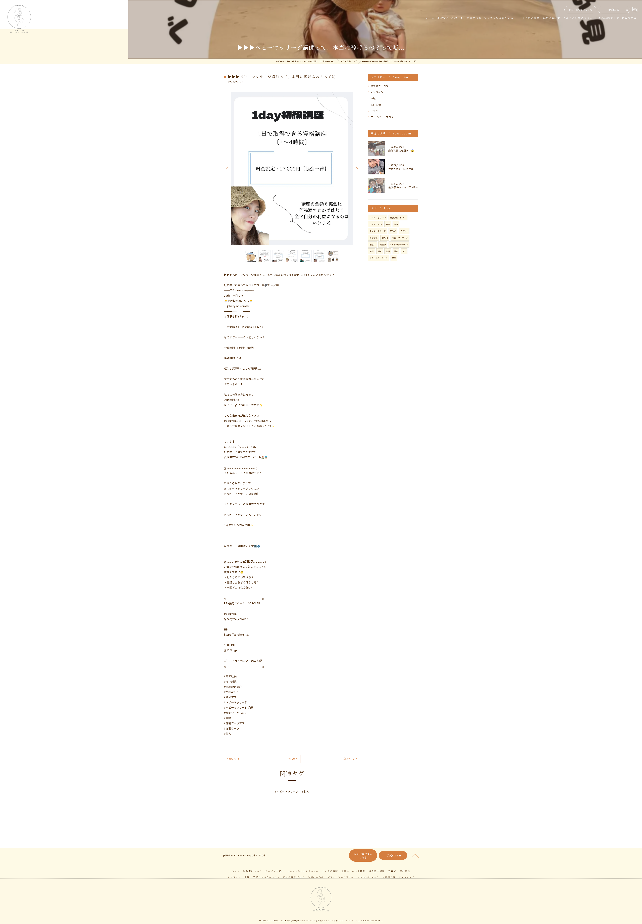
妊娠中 (383, 244)
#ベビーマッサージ (286, 792)
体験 (373, 98)
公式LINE (613, 9)
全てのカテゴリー (381, 86)
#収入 (305, 792)
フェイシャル (375, 224)
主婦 (388, 251)
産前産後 (376, 104)
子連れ (372, 244)
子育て (374, 111)
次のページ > (350, 758)
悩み (380, 251)
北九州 (385, 237)
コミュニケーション (378, 258)
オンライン (377, 92)
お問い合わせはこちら (580, 9)
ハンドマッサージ (377, 217)
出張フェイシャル (398, 217)
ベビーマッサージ (400, 237)
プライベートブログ (382, 117)
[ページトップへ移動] (415, 855)
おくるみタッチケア (399, 244)
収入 (404, 251)
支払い (393, 230)
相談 (371, 251)
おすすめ (373, 237)
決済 (396, 224)
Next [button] (356, 168)
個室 (388, 224)
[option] (292, 168)
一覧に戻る (292, 758)
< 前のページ (233, 758)
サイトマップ (406, 877)
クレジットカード (377, 230)
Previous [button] (227, 168)
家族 (394, 258)
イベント (404, 230)
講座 (396, 251)
